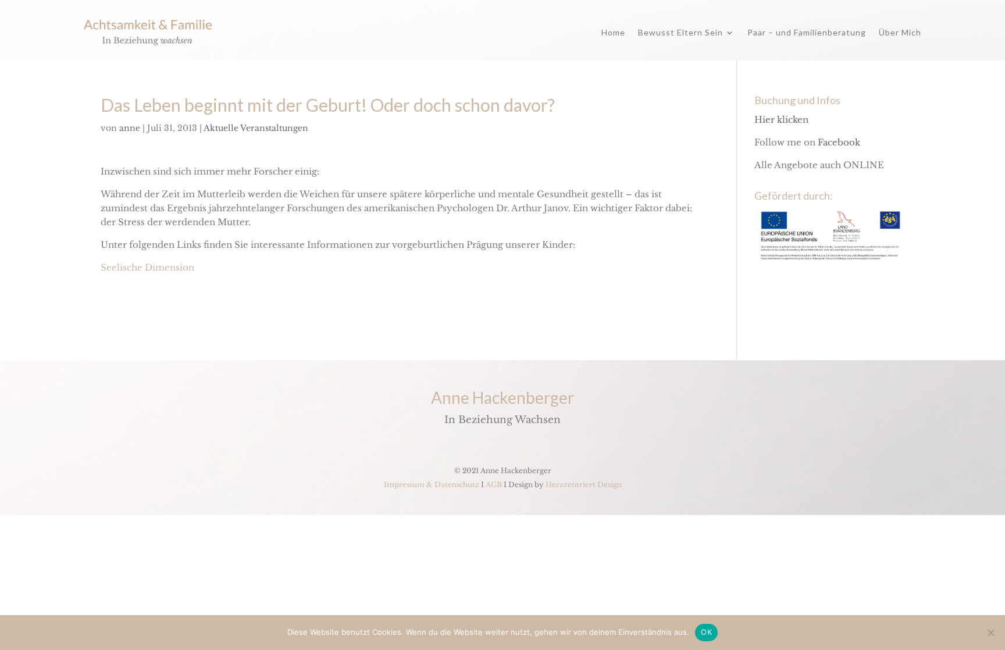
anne (129, 128)
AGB (494, 484)
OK (706, 632)
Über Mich (900, 32)
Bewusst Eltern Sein (680, 32)
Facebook (839, 142)
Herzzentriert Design (584, 484)
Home (613, 32)
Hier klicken (781, 119)
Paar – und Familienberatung (806, 32)
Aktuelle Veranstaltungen (256, 128)
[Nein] (990, 632)
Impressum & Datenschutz (431, 484)
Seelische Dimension (147, 267)
